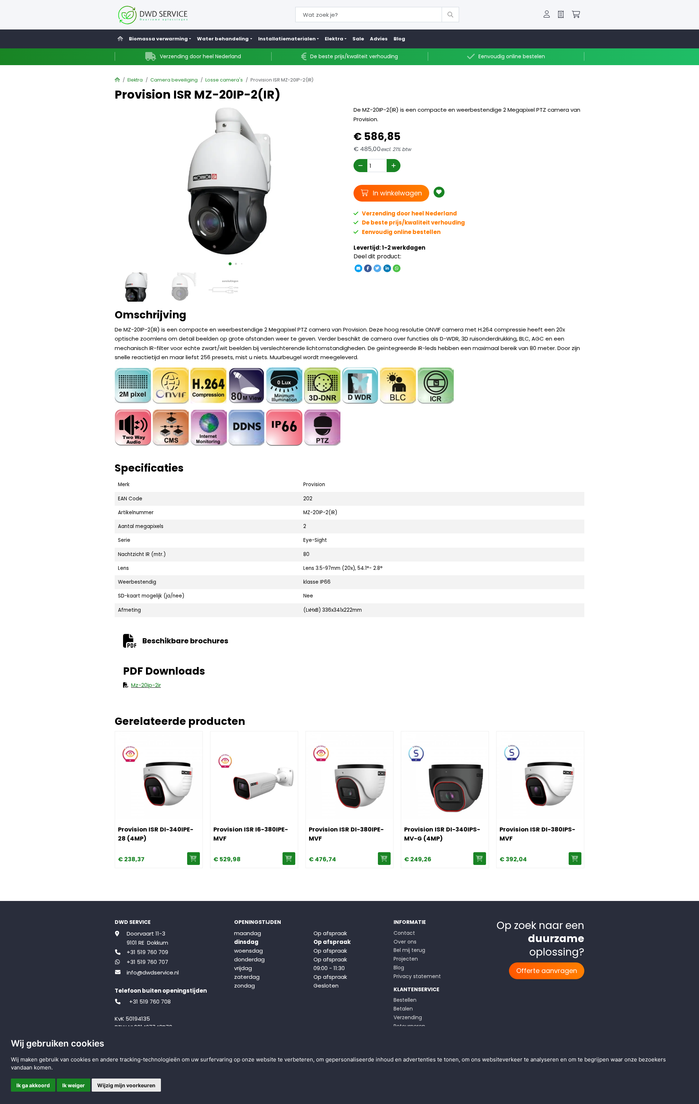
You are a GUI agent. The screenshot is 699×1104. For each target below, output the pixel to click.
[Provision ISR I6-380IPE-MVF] (254, 775)
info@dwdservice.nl (153, 972)
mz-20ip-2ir (146, 685)
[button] (547, 15)
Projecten (406, 958)
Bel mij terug (409, 950)
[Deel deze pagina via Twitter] (377, 268)
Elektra (135, 80)
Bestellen (405, 1000)
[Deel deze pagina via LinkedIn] (387, 268)
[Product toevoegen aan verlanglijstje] (439, 192)
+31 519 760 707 (147, 962)
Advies (379, 38)
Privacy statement (417, 976)
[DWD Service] (165, 14)
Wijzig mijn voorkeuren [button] (126, 1085)
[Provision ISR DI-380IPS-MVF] (540, 775)
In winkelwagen (396, 193)
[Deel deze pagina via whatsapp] (396, 268)
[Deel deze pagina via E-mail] (358, 268)
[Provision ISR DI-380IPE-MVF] (349, 775)
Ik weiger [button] (73, 1085)
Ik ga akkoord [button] (33, 1085)
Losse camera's (224, 80)
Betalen (403, 1008)
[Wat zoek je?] (450, 14)
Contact (404, 933)
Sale (358, 38)
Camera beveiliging (174, 80)
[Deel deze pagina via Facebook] (368, 268)
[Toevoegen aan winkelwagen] (193, 858)
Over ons (405, 941)
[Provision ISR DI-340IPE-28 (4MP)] (158, 775)
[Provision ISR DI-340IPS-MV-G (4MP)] (445, 775)
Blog (399, 38)
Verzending (408, 1017)
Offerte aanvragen (546, 970)
